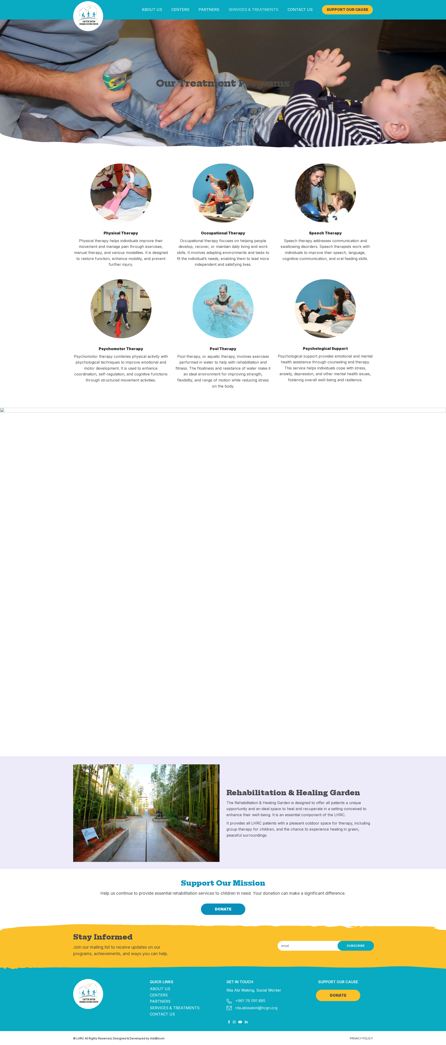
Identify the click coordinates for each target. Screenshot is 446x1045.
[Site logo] (88, 16)
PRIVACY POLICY (361, 1038)
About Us (160, 988)
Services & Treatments (175, 1008)
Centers (159, 995)
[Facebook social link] (228, 1022)
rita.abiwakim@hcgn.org (256, 1008)
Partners (160, 1001)
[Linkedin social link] (246, 1022)
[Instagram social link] (234, 1022)
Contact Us (162, 1014)
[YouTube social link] (240, 1022)
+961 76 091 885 (250, 1000)
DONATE (223, 909)
